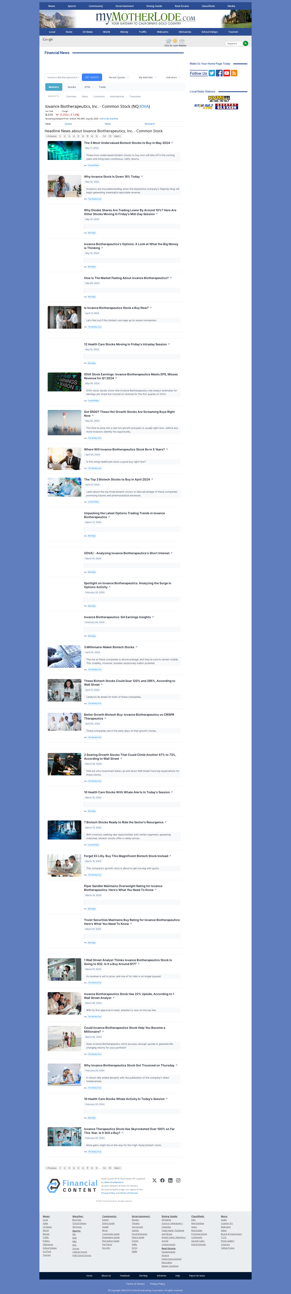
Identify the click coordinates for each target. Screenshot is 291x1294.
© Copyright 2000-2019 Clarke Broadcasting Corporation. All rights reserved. (145, 1290)
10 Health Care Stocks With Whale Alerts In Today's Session (128, 792)
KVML (134, 1244)
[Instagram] (178, 1186)
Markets (54, 87)
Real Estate (182, 6)
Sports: (76, 1230)
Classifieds (208, 6)
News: (46, 1216)
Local (52, 31)
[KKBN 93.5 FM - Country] (227, 106)
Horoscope (137, 1227)
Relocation (167, 1262)
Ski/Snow (77, 1227)
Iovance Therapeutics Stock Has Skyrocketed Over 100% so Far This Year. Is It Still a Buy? (129, 1131)
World (106, 31)
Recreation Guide (110, 1241)
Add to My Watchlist (108, 118)
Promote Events (199, 1234)
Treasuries (135, 96)
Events (105, 1219)
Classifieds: (197, 1216)
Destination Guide (111, 1237)
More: (224, 1216)
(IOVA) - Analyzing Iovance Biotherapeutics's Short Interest (128, 553)
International (117, 96)
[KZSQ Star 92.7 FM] (202, 106)
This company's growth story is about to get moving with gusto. (123, 868)
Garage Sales (197, 1241)
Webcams (162, 31)
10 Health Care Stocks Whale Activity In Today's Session (126, 1099)
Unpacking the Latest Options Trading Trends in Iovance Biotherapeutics (124, 515)
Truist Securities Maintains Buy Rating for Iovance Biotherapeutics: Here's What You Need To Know (132, 922)
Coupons (225, 1244)
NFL (74, 1234)
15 (110, 136)
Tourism (233, 31)
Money (124, 31)
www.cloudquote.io (114, 1182)
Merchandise (197, 1223)
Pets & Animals (198, 1244)
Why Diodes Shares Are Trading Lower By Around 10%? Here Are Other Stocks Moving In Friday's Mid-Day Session (130, 212)
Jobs (193, 1219)
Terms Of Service (129, 1192)
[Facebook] (162, 1186)
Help (177, 1275)
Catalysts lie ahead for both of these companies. (114, 696)
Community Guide (111, 1234)
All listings (166, 1219)
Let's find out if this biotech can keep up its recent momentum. (122, 320)
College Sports (79, 1251)
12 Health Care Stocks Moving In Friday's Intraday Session (127, 344)
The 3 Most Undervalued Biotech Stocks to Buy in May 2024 (128, 143)
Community (96, 6)
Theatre (136, 1223)
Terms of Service (135, 1283)
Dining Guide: (170, 1216)
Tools (102, 87)
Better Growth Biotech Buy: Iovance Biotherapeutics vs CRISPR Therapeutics (129, 716)
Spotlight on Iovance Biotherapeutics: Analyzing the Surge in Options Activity (127, 585)
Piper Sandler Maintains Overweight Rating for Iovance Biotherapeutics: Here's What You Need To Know (123, 888)
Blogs (105, 1230)
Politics (46, 1241)
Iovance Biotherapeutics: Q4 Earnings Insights (119, 617)
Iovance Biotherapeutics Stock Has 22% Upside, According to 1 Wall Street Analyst (129, 996)
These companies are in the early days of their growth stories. (121, 730)
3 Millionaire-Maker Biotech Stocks (111, 647)
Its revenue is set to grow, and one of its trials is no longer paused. (124, 976)
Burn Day (76, 1219)
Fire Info (106, 1248)
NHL (74, 1245)
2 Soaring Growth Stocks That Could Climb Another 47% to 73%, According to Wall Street (130, 756)
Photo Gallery (227, 1241)
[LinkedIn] (170, 1186)
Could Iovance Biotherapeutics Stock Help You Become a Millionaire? (124, 1029)
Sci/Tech (47, 1251)
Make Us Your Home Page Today (210, 63)
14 (104, 136)
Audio (224, 1219)
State (69, 31)
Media (231, 6)
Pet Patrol (107, 1244)
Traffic (143, 31)
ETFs (87, 87)
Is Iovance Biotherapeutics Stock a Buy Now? (118, 308)
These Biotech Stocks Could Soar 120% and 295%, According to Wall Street (129, 682)
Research (150, 123)
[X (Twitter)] (154, 1186)
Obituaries (185, 31)
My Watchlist (146, 77)
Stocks (72, 87)
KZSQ (134, 1248)
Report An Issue (197, 1275)
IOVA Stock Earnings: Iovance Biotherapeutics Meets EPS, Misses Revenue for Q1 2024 (131, 376)
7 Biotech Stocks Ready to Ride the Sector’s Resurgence (125, 822)
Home (89, 1275)
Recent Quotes (117, 77)
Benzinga (91, 233)
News (51, 6)
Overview (71, 96)
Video (224, 1230)
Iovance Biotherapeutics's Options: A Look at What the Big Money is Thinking (131, 246)
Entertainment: (141, 1216)
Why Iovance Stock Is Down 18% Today (113, 176)
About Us (106, 1275)
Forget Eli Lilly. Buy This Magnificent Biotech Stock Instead (127, 856)
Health (105, 1227)
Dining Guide (154, 6)
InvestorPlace (93, 165)
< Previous (51, 136)
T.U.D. (224, 1237)
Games (135, 1230)
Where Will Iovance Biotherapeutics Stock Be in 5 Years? (126, 449)
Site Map (143, 1275)
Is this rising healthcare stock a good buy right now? (116, 461)
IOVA (144, 106)
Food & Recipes (139, 1234)
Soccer (75, 1248)
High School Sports (81, 1255)
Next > (118, 136)
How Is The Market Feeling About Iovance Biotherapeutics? (128, 278)
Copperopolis (168, 1244)
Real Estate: (169, 1248)
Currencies (99, 96)
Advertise (161, 1275)
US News (88, 31)
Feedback (125, 1275)
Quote (68, 123)
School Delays (210, 31)
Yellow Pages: (228, 1248)
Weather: (78, 1216)
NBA (74, 1241)
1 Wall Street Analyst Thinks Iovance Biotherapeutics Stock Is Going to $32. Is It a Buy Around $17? (128, 962)
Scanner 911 (227, 1223)
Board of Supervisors (231, 1234)
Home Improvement (172, 1259)
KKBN (134, 1251)
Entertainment (125, 6)
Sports (72, 6)
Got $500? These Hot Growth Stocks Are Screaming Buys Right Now (129, 413)
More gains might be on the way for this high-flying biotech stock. (124, 1145)
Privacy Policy (108, 1192)
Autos (194, 1227)
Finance (165, 1255)
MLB (74, 1237)
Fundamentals (168, 1251)
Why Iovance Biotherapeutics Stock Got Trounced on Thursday (131, 1065)
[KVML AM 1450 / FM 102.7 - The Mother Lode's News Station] (219, 98)
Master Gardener (170, 1266)
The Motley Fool (94, 199)
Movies (135, 1219)
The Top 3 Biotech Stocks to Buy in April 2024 (118, 479)
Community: (109, 1216)
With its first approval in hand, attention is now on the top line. (121, 1010)
